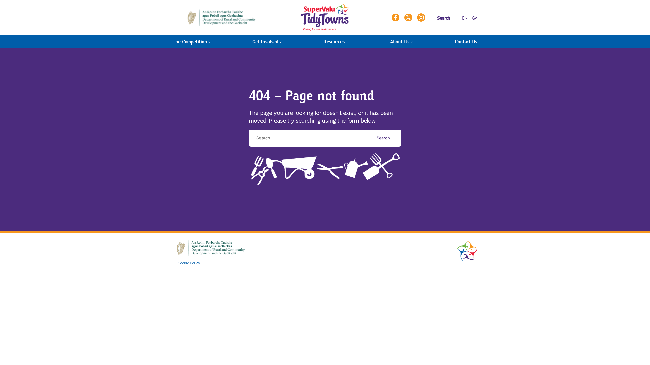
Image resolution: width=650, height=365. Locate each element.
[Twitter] (408, 17)
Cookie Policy (189, 262)
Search (384, 138)
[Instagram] (421, 17)
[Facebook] (395, 17)
